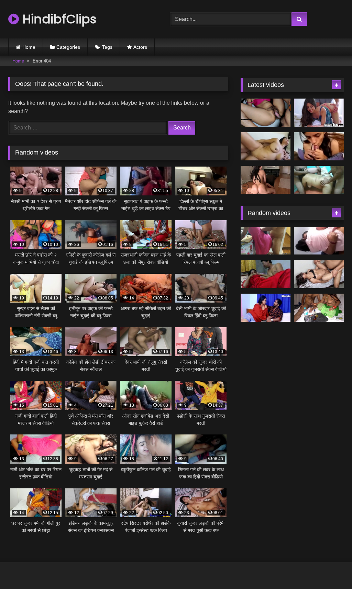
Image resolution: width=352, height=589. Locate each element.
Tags (107, 47)
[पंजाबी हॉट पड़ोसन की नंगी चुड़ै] (265, 308)
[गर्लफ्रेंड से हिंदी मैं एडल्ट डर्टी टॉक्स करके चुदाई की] (319, 146)
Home (28, 47)
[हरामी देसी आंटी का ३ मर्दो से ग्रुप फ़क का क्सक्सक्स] (319, 180)
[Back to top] (330, 568)
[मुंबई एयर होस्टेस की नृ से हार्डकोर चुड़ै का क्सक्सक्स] (265, 180)
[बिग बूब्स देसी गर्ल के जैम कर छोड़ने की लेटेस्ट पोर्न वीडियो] (265, 146)
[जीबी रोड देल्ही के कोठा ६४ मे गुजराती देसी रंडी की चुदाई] (319, 308)
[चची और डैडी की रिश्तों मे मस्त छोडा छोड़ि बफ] (319, 274)
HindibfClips (57, 19)
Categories (68, 47)
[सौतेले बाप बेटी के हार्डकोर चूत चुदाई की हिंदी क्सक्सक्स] (265, 274)
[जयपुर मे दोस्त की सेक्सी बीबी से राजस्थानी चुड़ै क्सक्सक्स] (265, 241)
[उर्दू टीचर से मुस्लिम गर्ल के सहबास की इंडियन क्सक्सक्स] (319, 241)
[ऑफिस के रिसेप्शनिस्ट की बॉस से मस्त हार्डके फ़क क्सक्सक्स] (319, 113)
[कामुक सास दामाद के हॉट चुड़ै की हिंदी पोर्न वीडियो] (265, 113)
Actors (140, 47)
